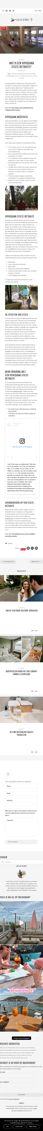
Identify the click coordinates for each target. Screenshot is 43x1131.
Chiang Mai (14, 74)
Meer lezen (33, 1126)
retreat (17, 76)
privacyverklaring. (14, 1099)
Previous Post (9, 561)
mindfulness (9, 518)
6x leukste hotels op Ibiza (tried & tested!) (14, 1058)
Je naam (2, 1072)
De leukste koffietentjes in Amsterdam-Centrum (16, 1055)
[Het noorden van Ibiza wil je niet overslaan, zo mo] (21, 1010)
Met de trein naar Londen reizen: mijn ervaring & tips (17, 1053)
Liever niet (19, 1126)
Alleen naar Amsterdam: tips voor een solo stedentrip (17, 1047)
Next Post (35, 561)
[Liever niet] (40, 1125)
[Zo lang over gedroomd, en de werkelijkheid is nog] (21, 966)
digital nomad (17, 391)
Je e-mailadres (4, 1082)
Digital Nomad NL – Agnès (27, 494)
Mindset (22, 59)
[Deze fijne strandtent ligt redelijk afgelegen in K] (21, 922)
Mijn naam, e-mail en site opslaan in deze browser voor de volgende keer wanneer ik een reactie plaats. (21, 813)
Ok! (7, 1126)
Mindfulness (23, 74)
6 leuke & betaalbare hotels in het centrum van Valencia (18, 1050)
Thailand (23, 76)
